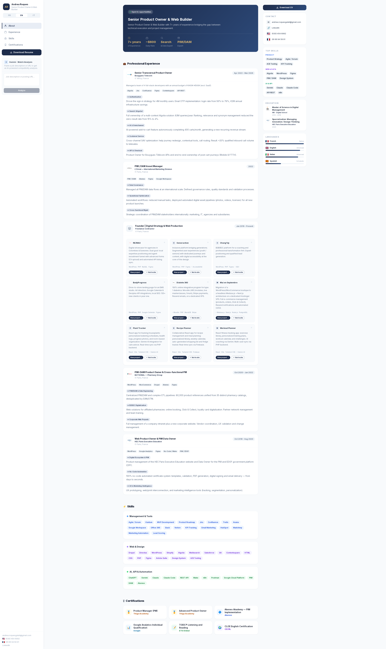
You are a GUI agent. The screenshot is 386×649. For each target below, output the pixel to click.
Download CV (286, 7)
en (21, 15)
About (12, 25)
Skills (11, 38)
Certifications (16, 44)
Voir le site (152, 272)
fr (9, 15)
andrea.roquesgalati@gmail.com (16, 635)
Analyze (21, 90)
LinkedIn (6, 645)
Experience (14, 32)
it (34, 15)
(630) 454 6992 (13, 639)
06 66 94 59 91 (12, 642)
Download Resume (23, 52)
